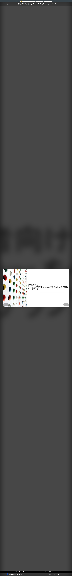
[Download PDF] (65, 574)
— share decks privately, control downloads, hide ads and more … (36, 1)
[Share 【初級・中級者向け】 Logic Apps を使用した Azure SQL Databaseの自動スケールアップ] (59, 574)
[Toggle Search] (64, 4)
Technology (50, 574)
